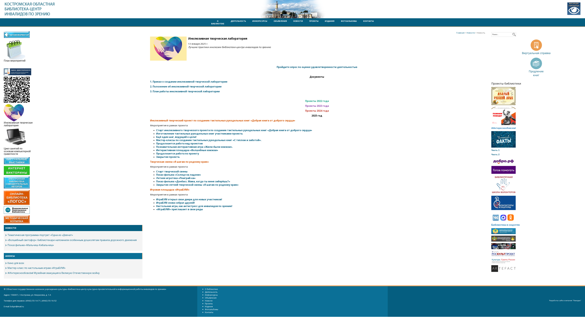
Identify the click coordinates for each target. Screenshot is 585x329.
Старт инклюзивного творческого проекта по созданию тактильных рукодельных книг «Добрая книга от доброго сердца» (234, 130)
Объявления (280, 21)
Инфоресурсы (259, 21)
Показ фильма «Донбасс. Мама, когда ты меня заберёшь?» (193, 181)
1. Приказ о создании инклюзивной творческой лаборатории (188, 81)
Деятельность (238, 21)
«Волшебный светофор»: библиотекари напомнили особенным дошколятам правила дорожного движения (72, 240)
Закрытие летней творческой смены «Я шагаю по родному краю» (197, 184)
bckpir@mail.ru (17, 306)
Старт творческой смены (172, 171)
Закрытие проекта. (168, 156)
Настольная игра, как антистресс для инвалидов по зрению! (194, 206)
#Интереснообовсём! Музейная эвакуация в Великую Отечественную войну (53, 273)
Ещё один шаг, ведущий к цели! (176, 136)
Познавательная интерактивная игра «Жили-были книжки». (194, 146)
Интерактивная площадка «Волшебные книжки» (187, 150)
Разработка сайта (556, 300)
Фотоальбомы (349, 21)
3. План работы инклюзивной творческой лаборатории (185, 91)
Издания (329, 21)
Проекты (314, 21)
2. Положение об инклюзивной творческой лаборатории (186, 86)
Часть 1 (495, 150)
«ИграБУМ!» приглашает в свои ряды (179, 209)
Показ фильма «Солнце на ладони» (178, 174)
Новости (298, 21)
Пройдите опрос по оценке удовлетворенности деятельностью (317, 67)
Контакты (368, 21)
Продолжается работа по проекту (177, 153)
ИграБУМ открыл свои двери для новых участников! (189, 199)
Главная (460, 32)
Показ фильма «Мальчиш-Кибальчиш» (30, 245)
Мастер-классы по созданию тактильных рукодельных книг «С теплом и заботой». (208, 140)
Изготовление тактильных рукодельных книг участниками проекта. (199, 133)
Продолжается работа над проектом (179, 143)
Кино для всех (15, 263)
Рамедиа (576, 300)
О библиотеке (217, 22)
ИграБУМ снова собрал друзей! (175, 202)
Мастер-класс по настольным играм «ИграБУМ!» (36, 268)
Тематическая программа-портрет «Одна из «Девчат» (40, 235)
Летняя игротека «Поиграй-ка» (176, 178)
